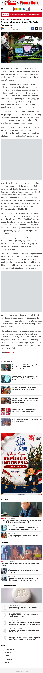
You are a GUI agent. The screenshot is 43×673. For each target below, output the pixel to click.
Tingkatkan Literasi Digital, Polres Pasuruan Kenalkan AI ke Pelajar (24, 388)
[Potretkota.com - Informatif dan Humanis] (21, 9)
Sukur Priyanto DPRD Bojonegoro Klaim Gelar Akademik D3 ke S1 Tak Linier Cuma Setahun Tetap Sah (26, 367)
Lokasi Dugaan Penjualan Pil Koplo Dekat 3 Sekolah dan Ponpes (23, 608)
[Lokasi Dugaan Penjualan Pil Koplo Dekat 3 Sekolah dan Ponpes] (21, 595)
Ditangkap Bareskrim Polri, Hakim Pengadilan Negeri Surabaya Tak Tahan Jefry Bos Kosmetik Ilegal (24, 638)
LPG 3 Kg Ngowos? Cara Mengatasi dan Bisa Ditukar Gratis (24, 631)
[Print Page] (40, 28)
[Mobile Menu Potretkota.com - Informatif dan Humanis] (2, 9)
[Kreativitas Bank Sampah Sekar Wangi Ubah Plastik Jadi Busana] (21, 552)
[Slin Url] (36, 28)
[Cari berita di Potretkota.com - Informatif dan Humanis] (41, 9)
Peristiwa (3, 518)
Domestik (3, 561)
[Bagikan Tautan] (32, 28)
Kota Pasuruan (9, 649)
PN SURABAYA (8, 659)
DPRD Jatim (7, 663)
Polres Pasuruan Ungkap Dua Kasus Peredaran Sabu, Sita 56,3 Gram (24, 410)
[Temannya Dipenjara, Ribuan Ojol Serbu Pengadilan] (21, 47)
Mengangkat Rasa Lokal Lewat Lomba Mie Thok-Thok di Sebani (23, 615)
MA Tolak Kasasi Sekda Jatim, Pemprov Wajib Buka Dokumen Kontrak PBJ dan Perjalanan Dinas (25, 400)
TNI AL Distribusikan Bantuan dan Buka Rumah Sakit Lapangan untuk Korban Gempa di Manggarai (23, 579)
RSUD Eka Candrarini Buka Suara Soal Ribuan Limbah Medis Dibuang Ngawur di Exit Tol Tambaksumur (26, 378)
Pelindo (6, 656)
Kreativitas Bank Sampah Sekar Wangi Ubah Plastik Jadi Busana (20, 564)
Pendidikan (7, 652)
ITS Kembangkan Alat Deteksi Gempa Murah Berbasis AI (23, 571)
